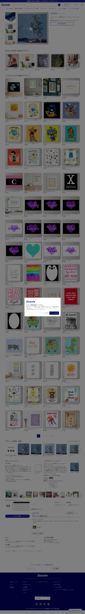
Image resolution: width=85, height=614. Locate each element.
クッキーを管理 (44, 313)
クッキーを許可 (54, 313)
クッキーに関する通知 (53, 306)
